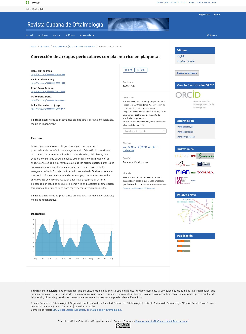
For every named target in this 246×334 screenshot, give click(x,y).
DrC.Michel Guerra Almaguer (69, 309)
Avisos (56, 35)
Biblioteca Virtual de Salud (203, 2)
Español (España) (186, 61)
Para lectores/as (185, 126)
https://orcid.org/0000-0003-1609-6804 (48, 91)
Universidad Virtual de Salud (171, 2)
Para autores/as (185, 131)
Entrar (217, 14)
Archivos (43, 35)
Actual (29, 35)
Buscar (213, 35)
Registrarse (204, 14)
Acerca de (86, 35)
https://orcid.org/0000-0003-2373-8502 (48, 100)
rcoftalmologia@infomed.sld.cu (104, 309)
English (181, 56)
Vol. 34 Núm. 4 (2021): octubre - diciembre (74, 46)
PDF (130, 70)
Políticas (70, 35)
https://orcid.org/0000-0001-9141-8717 (48, 109)
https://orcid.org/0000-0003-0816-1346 (48, 74)
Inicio (33, 46)
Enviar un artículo (187, 72)
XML (142, 70)
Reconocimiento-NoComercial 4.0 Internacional (139, 188)
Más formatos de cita (135, 131)
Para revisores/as (186, 136)
